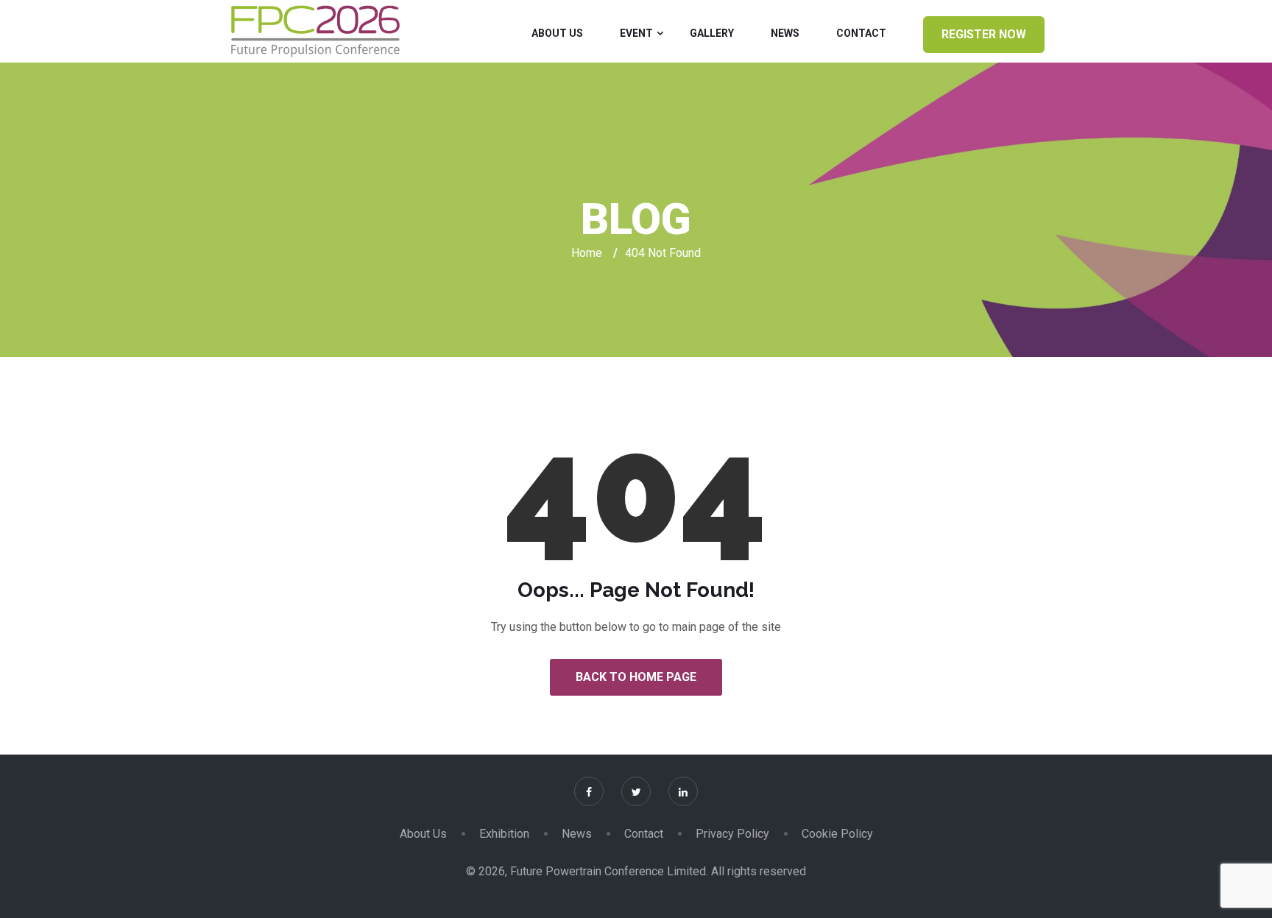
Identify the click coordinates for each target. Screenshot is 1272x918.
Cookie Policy (837, 834)
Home (586, 253)
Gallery (712, 33)
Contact (861, 33)
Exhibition (504, 834)
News (785, 33)
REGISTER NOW (983, 34)
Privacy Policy (732, 834)
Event (636, 33)
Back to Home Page (636, 677)
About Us (557, 33)
